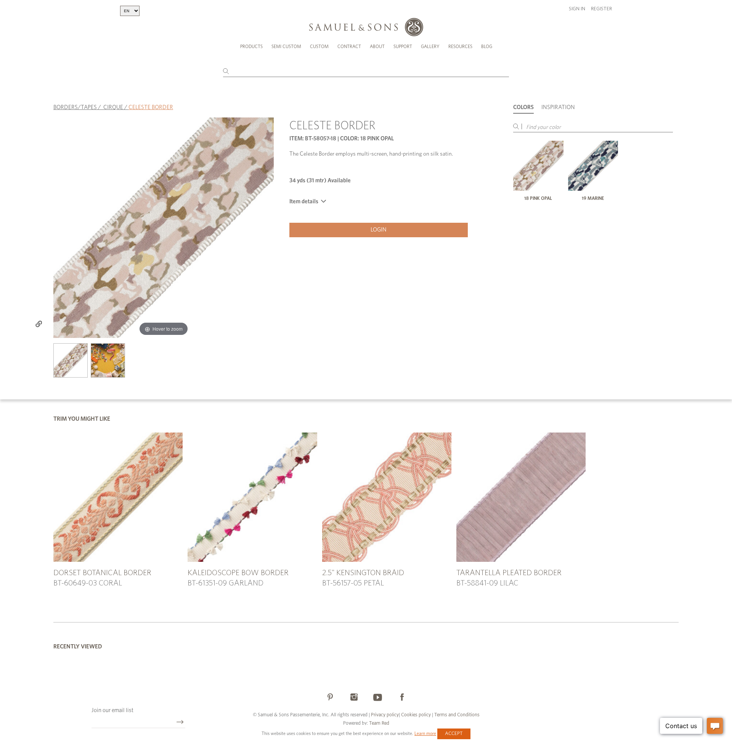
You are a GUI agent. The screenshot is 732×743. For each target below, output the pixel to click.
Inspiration (558, 107)
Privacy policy (385, 714)
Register (601, 8)
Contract (349, 46)
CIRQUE (113, 107)
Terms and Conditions (456, 714)
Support (402, 46)
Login (379, 230)
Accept (454, 733)
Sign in (577, 8)
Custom (319, 46)
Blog (486, 46)
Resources (460, 46)
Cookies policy (416, 714)
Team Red (379, 723)
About (377, 46)
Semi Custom (286, 46)
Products (251, 46)
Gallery (430, 46)
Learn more (425, 733)
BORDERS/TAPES (75, 107)
